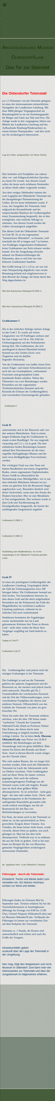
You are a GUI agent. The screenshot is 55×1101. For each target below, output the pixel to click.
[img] (27, 19)
